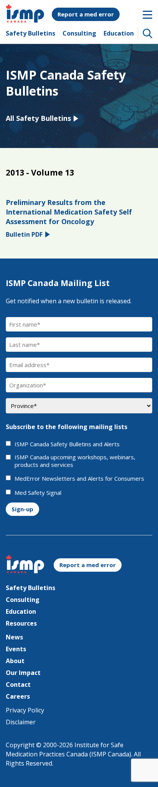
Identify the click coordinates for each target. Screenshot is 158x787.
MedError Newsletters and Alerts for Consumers (79, 478)
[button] (148, 33)
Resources (21, 623)
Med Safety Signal (38, 492)
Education (119, 33)
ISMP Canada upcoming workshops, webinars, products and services (75, 461)
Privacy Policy (25, 710)
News (14, 637)
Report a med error (86, 14)
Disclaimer (21, 722)
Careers (18, 696)
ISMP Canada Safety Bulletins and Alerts (67, 444)
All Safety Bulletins (38, 118)
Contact (18, 684)
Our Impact (23, 672)
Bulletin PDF (24, 234)
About (15, 661)
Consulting (79, 33)
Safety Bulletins (30, 33)
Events (16, 649)
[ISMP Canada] (25, 20)
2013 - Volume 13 (40, 172)
